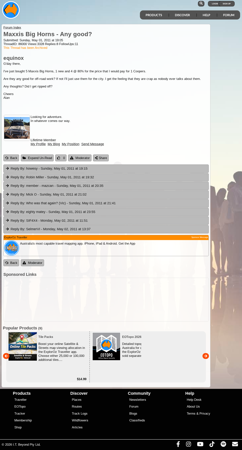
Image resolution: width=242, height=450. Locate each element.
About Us (193, 406)
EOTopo (20, 406)
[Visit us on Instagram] (188, 445)
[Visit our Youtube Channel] (200, 445)
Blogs (133, 413)
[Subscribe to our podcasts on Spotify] (223, 445)
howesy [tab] (49, 168)
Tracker (19, 413)
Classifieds (137, 420)
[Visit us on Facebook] (178, 445)
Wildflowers (80, 420)
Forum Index (12, 27)
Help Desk (194, 400)
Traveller (20, 400)
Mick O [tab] (49, 194)
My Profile (38, 144)
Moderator (82, 158)
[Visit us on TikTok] (212, 445)
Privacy (204, 413)
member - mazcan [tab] (57, 186)
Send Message (92, 144)
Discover (182, 15)
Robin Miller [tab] (52, 177)
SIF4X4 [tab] (49, 220)
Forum (228, 15)
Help (206, 15)
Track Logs (80, 413)
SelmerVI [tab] (51, 229)
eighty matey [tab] (53, 212)
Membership (23, 420)
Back (13, 158)
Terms (191, 413)
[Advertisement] (106, 299)
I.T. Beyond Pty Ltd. (27, 444)
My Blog (54, 144)
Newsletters (137, 400)
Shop (18, 427)
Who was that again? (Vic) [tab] (63, 203)
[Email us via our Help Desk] (235, 445)
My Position (70, 144)
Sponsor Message (199, 237)
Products (154, 15)
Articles (77, 427)
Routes (77, 406)
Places (76, 400)
